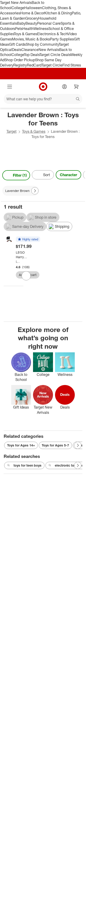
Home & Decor (32, 13)
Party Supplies (62, 39)
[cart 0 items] (76, 87)
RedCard (34, 65)
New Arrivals (49, 49)
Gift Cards (17, 44)
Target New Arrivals (16, 2)
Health (27, 28)
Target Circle (52, 65)
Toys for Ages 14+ (21, 445)
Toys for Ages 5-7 (55, 445)
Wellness (40, 28)
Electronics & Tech (52, 34)
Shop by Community (42, 44)
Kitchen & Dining (58, 13)
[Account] (64, 87)
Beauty (31, 23)
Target (11, 131)
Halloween (33, 7)
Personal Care (49, 23)
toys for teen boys (28, 465)
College (17, 7)
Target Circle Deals (54, 54)
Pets (18, 28)
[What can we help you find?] (43, 99)
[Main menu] (10, 87)
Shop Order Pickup (19, 60)
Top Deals (31, 54)
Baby (21, 23)
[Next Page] (80, 175)
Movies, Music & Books (31, 39)
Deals (16, 49)
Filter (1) (20, 175)
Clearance (30, 49)
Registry (20, 65)
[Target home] (43, 86)
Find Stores (71, 65)
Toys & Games (25, 34)
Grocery (31, 18)
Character (68, 175)
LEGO (18, 261)
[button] (28, 239)
